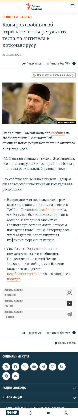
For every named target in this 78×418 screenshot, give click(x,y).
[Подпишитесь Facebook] (15, 367)
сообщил (58, 133)
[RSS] (62, 367)
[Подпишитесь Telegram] (43, 367)
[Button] (32, 63)
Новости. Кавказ (17, 17)
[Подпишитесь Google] (6, 367)
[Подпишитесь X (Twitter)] (25, 367)
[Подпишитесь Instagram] (52, 367)
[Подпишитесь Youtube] (34, 367)
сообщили (48, 210)
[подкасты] (30, 413)
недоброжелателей (22, 274)
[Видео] (48, 413)
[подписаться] (15, 376)
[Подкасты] (6, 376)
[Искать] (66, 413)
